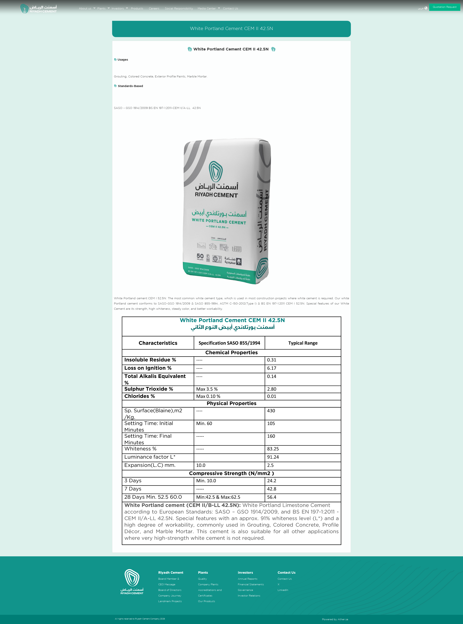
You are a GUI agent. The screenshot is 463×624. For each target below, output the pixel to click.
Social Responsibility (179, 8)
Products (137, 8)
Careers (154, 8)
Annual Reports (247, 578)
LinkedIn (283, 590)
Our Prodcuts (206, 601)
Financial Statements (251, 584)
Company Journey (169, 595)
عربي (421, 8)
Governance (245, 590)
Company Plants (208, 584)
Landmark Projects (170, 601)
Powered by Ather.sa (335, 619)
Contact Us (230, 8)
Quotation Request (445, 6)
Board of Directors (169, 590)
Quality (202, 578)
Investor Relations (249, 595)
